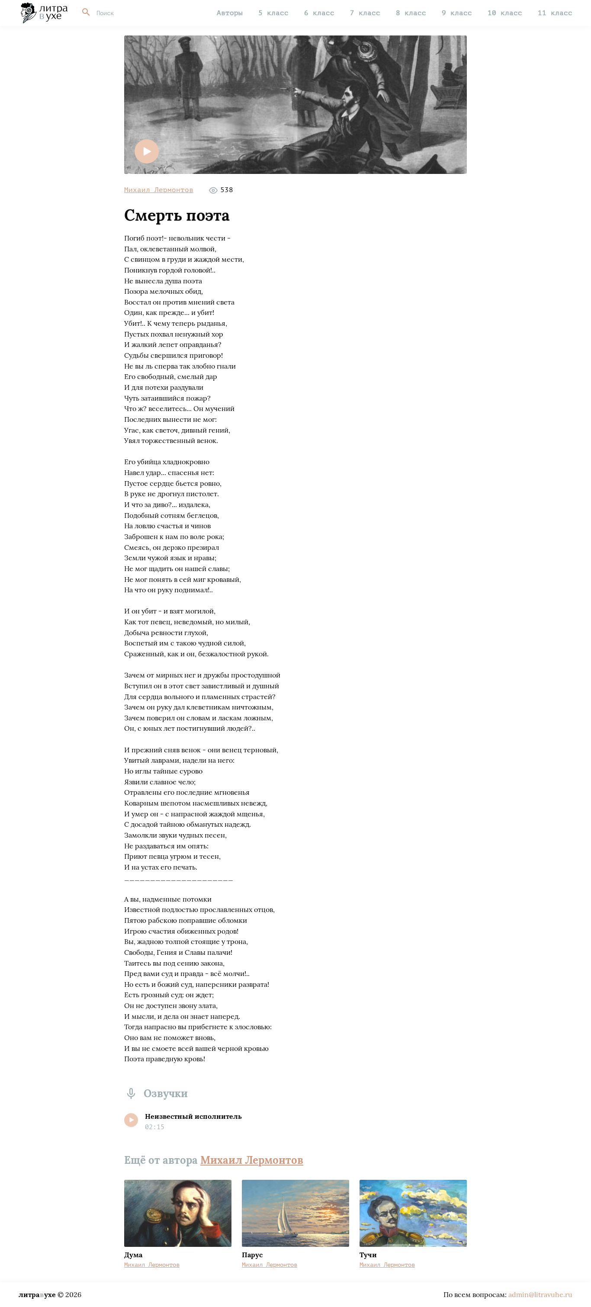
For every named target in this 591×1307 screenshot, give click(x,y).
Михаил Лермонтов (158, 190)
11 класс (555, 13)
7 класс (365, 13)
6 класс (319, 13)
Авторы (230, 13)
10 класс (505, 13)
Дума (133, 1254)
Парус (252, 1254)
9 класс (457, 13)
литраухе (37, 1294)
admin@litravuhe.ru (540, 1294)
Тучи (368, 1254)
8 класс (411, 13)
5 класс (273, 13)
